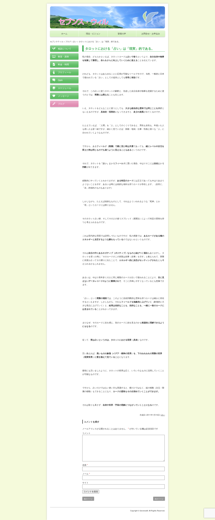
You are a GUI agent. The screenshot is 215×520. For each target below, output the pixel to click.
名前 (85, 464)
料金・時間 (63, 64)
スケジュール (64, 88)
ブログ (61, 103)
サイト (85, 482)
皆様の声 (122, 33)
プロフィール (64, 72)
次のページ (159, 498)
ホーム (64, 33)
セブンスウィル (56, 41)
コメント (86, 433)
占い (163, 414)
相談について (64, 48)
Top (207, 512)
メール (86, 473)
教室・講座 (63, 56)
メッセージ (63, 95)
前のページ (88, 498)
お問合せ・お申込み (150, 33)
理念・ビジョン (93, 33)
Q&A (60, 80)
